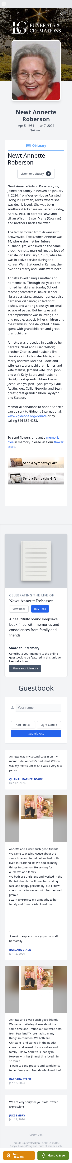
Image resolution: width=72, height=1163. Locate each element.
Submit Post (36, 733)
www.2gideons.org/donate (27, 416)
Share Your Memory (25, 668)
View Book (18, 609)
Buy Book (40, 609)
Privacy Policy (25, 1146)
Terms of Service (46, 1146)
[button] (36, 818)
